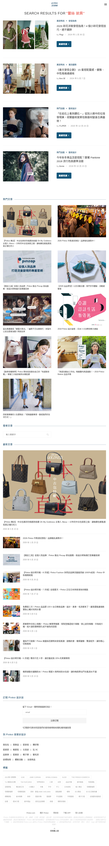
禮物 (68, 792)
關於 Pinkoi (44, 813)
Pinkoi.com (31, 813)
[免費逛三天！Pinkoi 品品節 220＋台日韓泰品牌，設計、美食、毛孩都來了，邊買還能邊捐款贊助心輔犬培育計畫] (11, 611)
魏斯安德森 (62, 801)
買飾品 (16, 745)
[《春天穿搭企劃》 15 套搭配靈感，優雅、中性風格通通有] (25, 78)
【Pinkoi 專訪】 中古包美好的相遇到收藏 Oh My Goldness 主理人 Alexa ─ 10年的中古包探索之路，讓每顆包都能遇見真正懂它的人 (27, 243)
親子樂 (26, 754)
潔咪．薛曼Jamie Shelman (40, 792)
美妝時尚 (61, 21)
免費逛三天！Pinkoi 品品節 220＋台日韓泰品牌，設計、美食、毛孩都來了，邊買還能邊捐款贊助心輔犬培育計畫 (63, 608)
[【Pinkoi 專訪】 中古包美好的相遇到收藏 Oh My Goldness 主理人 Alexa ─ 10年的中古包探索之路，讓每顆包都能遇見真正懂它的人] (27, 221)
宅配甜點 (91, 782)
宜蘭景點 (8, 787)
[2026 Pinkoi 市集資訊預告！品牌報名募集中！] (82, 221)
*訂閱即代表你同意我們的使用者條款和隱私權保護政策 (47, 728)
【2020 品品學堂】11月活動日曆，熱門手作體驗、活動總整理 (81, 287)
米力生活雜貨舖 (91, 792)
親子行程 (82, 796)
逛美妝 (16, 754)
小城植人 (32, 787)
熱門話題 (61, 108)
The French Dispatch (81, 777)
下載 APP (67, 813)
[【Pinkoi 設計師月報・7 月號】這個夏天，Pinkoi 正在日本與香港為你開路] (11, 594)
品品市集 (69, 782)
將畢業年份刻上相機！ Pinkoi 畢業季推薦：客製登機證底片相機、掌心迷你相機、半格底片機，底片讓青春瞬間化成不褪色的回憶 (63, 625)
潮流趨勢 (72, 64)
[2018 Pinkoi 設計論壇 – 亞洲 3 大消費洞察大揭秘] (82, 309)
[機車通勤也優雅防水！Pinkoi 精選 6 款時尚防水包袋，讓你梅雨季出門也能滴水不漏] (11, 676)
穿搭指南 (72, 21)
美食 (28, 796)
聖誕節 (49, 796)
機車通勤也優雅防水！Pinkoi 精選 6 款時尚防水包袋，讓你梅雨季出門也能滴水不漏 (60, 672)
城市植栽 (80, 782)
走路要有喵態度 (95, 796)
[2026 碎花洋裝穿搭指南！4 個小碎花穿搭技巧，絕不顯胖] (25, 35)
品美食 (6, 754)
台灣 (59, 782)
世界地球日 (41, 782)
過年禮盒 (27, 801)
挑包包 (6, 745)
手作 (49, 787)
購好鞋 (36, 745)
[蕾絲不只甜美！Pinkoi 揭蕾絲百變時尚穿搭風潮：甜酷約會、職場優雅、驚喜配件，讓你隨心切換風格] (11, 645)
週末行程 (16, 801)
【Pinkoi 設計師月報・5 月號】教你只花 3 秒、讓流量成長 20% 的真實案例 (36, 658)
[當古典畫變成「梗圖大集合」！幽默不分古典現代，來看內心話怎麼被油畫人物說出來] (27, 309)
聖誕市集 (38, 796)
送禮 (6, 801)
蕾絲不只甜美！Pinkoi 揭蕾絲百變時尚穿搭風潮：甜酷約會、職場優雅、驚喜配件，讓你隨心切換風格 (63, 642)
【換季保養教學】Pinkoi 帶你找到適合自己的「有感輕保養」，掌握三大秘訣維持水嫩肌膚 (26, 373)
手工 (57, 787)
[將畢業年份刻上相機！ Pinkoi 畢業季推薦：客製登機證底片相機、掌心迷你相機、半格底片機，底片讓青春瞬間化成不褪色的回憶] (11, 628)
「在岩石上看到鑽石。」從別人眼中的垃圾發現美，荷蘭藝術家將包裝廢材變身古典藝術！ (81, 117)
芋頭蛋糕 (70, 796)
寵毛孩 (36, 754)
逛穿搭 (26, 745)
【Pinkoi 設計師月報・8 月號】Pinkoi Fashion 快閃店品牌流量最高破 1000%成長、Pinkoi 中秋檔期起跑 (64, 573)
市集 (41, 787)
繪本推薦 (19, 796)
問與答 (55, 813)
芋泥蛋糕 (59, 796)
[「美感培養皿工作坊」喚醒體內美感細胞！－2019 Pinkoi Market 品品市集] (82, 352)
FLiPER (62, 126)
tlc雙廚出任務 (10, 782)
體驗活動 (19, 759)
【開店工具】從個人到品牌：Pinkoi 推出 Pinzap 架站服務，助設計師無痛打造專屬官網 (26, 287)
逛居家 (6, 749)
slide (64, 777)
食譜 (51, 801)
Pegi (61, 34)
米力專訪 (78, 792)
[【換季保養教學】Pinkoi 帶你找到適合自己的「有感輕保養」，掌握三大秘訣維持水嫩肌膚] (27, 352)
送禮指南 (7, 759)
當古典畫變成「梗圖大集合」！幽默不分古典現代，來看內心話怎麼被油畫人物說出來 (27, 330)
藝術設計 (72, 108)
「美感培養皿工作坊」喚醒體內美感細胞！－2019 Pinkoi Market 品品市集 (81, 373)
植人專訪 (79, 787)
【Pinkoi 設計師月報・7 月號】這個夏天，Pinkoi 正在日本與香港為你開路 (55, 589)
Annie (61, 166)
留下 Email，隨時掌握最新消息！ (37, 707)
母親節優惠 (91, 787)
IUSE (23, 777)
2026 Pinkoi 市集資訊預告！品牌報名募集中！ (77, 241)
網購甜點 (8, 796)
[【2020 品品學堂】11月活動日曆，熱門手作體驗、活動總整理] (82, 266)
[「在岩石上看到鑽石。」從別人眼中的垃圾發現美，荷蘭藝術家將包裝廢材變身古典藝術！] (25, 122)
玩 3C (35, 749)
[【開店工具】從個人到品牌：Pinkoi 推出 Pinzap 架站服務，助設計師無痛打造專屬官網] (27, 266)
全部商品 (31, 759)
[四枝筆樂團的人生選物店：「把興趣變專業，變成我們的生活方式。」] (27, 395)
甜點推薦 (58, 792)
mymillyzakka (51, 777)
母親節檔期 (9, 792)
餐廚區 (16, 749)
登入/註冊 (79, 813)
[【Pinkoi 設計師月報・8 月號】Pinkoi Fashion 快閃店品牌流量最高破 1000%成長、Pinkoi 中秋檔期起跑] (11, 577)
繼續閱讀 (63, 44)
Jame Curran (35, 777)
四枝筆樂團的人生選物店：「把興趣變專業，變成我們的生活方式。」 (26, 415)
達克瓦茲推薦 (40, 801)
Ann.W (62, 78)
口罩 (51, 782)
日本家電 (67, 787)
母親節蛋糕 (21, 792)
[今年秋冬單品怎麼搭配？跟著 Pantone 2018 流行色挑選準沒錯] (25, 166)
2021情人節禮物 (10, 777)
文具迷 (26, 749)
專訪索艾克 (20, 787)
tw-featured (26, 782)
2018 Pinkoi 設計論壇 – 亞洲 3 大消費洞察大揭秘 (78, 329)
